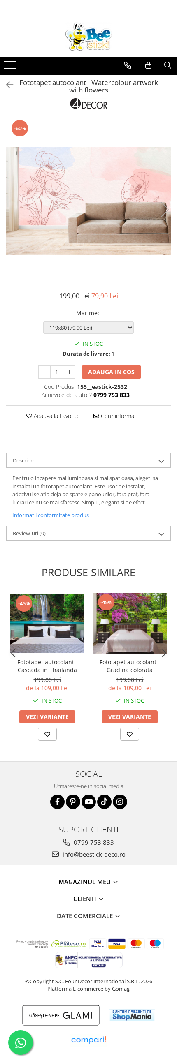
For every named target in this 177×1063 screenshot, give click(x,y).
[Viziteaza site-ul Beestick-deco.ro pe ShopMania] (132, 1015)
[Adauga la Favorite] (47, 734)
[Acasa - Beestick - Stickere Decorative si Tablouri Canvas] (88, 36)
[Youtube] (89, 802)
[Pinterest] (73, 802)
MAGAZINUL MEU (85, 882)
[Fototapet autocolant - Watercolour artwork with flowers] (88, 201)
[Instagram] (120, 802)
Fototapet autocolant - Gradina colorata (130, 666)
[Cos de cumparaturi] (148, 65)
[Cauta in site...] (167, 65)
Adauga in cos (111, 372)
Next (164, 209)
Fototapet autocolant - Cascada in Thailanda (47, 666)
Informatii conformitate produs (50, 515)
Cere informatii (119, 416)
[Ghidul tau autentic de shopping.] (88, 1040)
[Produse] (11, 67)
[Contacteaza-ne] (128, 65)
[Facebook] (57, 802)
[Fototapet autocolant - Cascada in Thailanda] (47, 623)
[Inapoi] (6, 84)
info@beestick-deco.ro (93, 854)
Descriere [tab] (24, 460)
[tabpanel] (88, 201)
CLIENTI (85, 898)
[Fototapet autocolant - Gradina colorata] (130, 623)
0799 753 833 (93, 842)
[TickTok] (104, 802)
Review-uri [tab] (29, 533)
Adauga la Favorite (56, 416)
